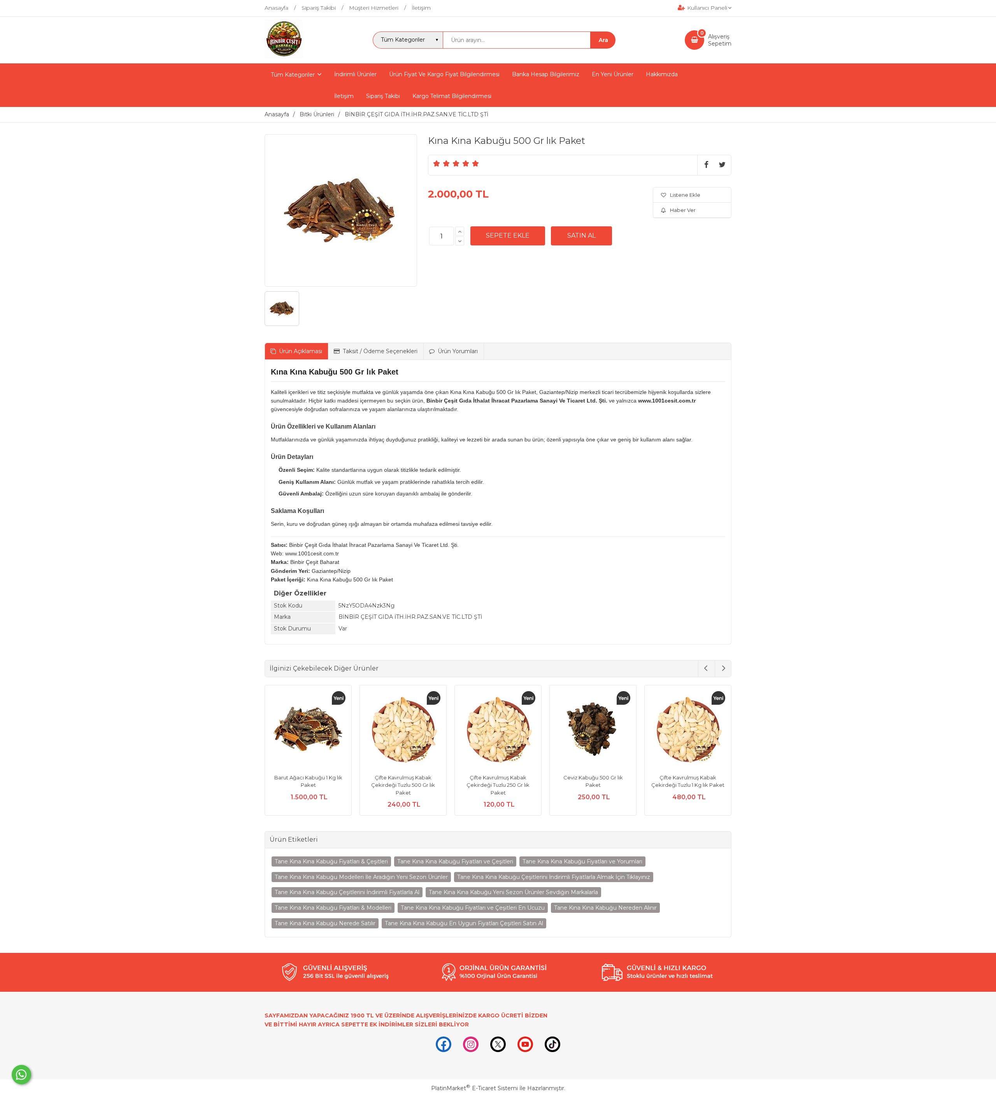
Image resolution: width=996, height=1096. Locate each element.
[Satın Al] (581, 235)
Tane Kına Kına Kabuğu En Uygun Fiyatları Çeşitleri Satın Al (464, 923)
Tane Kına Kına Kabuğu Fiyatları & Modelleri (333, 907)
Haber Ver (683, 210)
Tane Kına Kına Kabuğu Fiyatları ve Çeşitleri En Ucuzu (473, 907)
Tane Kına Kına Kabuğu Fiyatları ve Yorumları (582, 861)
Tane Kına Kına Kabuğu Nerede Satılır (325, 923)
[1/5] (437, 163)
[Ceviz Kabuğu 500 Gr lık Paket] (593, 729)
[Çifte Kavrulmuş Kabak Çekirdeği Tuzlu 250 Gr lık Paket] (498, 729)
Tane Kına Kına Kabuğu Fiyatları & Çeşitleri (331, 861)
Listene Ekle (685, 195)
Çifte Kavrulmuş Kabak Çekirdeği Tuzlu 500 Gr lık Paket (403, 785)
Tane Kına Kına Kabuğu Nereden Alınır (605, 907)
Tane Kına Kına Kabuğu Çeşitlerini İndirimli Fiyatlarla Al (347, 892)
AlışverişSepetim (719, 40)
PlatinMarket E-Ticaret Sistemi (474, 1088)
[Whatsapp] (21, 1074)
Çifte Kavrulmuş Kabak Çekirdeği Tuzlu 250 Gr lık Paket (498, 785)
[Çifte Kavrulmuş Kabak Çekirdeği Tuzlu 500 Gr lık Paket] (403, 729)
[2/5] (441, 163)
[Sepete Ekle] (507, 235)
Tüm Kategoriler (293, 74)
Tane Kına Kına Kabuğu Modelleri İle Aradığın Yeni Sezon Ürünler (361, 877)
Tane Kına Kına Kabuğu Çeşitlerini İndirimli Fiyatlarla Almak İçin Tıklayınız (553, 877)
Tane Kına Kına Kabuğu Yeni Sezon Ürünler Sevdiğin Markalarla (513, 892)
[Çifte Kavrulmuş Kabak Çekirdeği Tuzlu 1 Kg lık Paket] (688, 729)
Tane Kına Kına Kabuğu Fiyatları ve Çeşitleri (455, 861)
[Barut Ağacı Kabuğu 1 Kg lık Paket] (308, 729)
